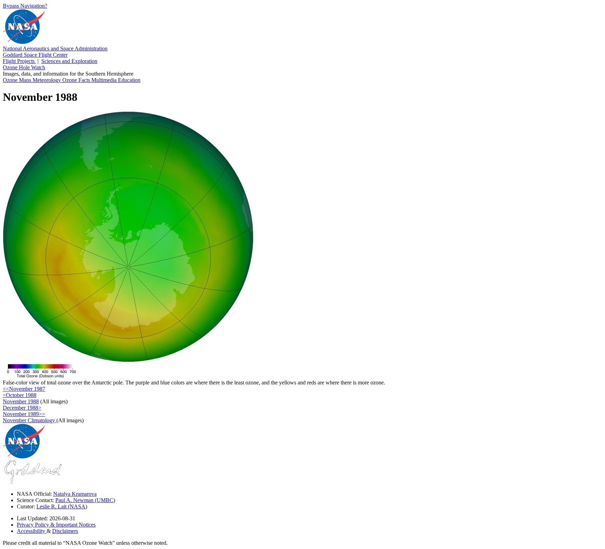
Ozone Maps (18, 80)
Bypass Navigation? (25, 6)
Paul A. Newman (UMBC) (85, 500)
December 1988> (22, 408)
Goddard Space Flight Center (35, 55)
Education (129, 80)
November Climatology (29, 420)
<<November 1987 (24, 389)
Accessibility (32, 531)
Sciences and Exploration (69, 61)
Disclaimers (65, 531)
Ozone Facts (76, 80)
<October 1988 (19, 395)
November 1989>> (24, 414)
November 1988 (21, 401)
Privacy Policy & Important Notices (56, 525)
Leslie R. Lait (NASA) (61, 506)
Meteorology (47, 80)
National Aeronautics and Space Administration (55, 48)
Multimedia (104, 80)
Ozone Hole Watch (24, 67)
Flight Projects (19, 61)
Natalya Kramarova (75, 494)
